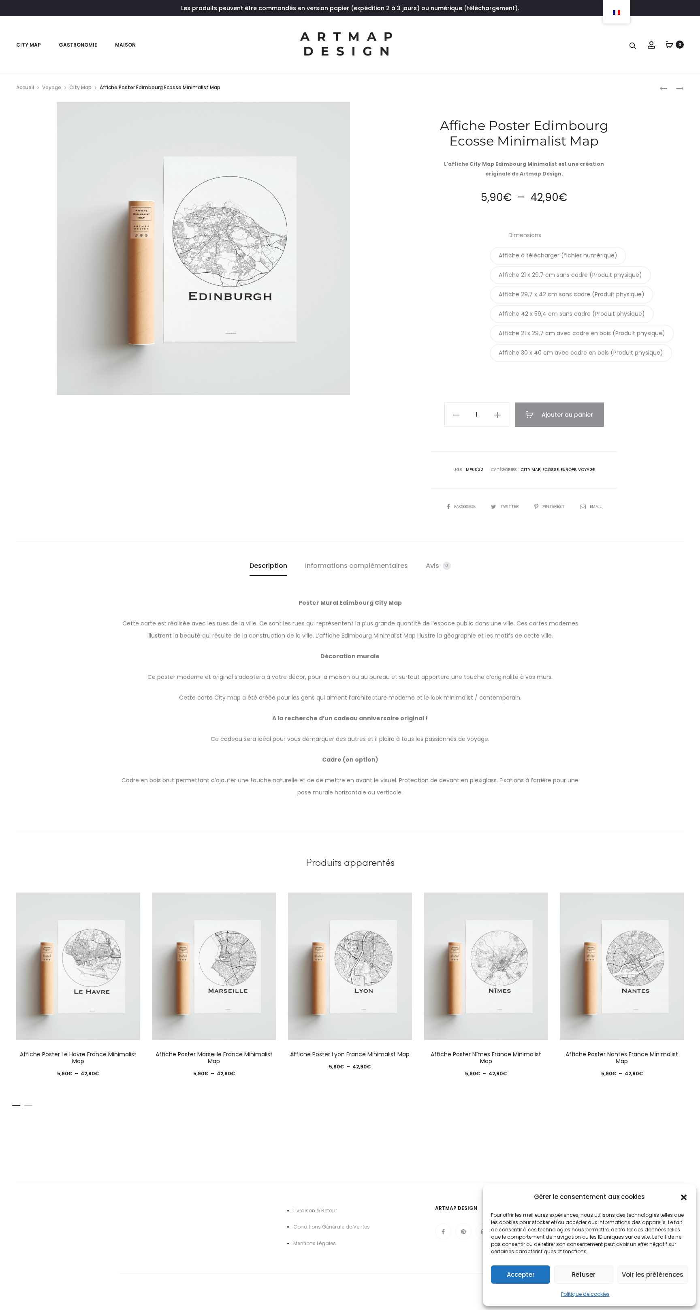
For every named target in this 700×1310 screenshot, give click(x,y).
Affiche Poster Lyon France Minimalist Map (350, 1054)
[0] (670, 45)
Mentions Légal (311, 1243)
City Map (28, 44)
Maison (125, 44)
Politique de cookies (585, 1294)
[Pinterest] (463, 1231)
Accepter (521, 1274)
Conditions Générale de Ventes (331, 1226)
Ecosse (550, 470)
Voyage (51, 87)
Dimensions (524, 235)
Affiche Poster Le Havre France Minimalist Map (78, 1057)
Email (596, 506)
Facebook (465, 506)
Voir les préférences (652, 1274)
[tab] (268, 566)
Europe (568, 470)
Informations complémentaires (356, 565)
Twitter (510, 506)
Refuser (583, 1274)
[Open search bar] (633, 45)
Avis (437, 565)
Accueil (25, 87)
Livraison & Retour (315, 1210)
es (333, 1243)
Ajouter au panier (566, 415)
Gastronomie (78, 44)
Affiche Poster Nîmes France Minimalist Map (486, 1057)
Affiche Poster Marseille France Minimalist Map (214, 1057)
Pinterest (554, 506)
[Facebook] (443, 1231)
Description (268, 565)
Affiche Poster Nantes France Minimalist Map (622, 1057)
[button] (684, 1197)
